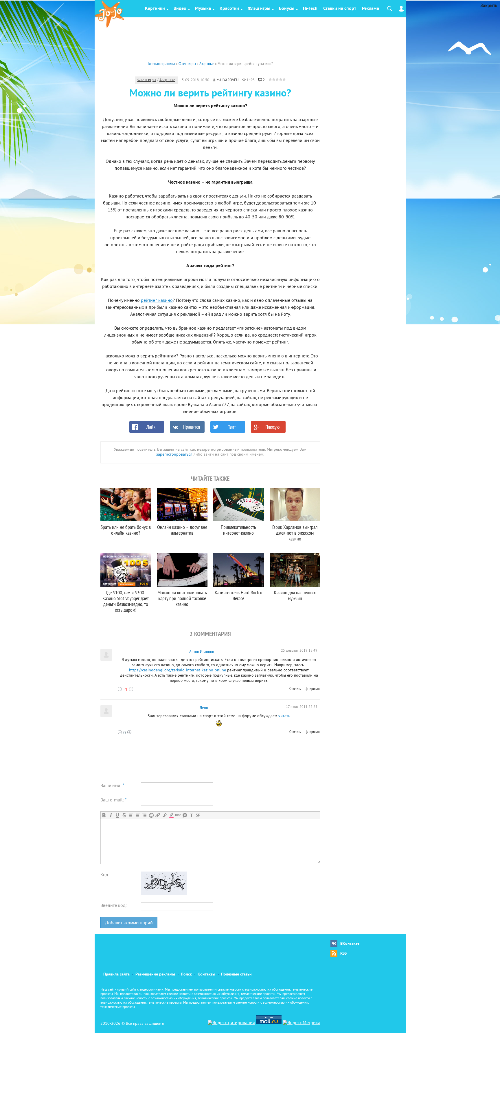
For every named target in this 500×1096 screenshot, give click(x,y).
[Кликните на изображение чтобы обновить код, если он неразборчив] (164, 893)
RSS (343, 953)
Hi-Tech (310, 9)
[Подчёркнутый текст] (117, 815)
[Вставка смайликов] (151, 815)
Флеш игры (146, 80)
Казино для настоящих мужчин (295, 595)
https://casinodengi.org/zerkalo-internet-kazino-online (177, 670)
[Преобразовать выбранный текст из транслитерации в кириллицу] (191, 815)
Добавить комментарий (129, 923)
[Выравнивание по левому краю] (131, 815)
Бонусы (286, 9)
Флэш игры (259, 9)
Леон (204, 707)
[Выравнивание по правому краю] (144, 815)
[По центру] (137, 815)
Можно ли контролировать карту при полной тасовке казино (182, 598)
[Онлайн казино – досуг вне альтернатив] (182, 504)
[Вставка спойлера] (198, 815)
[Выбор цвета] (171, 815)
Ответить (295, 688)
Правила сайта (116, 974)
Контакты (206, 974)
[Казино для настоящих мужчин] (295, 570)
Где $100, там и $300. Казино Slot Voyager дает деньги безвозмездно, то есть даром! (125, 601)
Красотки (229, 9)
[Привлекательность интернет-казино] (238, 504)
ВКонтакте (349, 943)
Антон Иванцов (201, 651)
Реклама (370, 9)
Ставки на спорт (339, 9)
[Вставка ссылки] (158, 815)
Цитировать (312, 688)
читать (284, 716)
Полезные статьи (236, 974)
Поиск (186, 974)
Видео (180, 9)
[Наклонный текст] (110, 815)
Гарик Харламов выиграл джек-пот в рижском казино (294, 533)
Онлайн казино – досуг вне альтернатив (182, 530)
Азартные (167, 80)
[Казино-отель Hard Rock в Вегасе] (238, 570)
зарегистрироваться (174, 454)
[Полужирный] (104, 815)
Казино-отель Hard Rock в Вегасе (238, 595)
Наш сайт (107, 990)
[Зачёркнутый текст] (124, 815)
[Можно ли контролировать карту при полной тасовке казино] (182, 570)
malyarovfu (227, 80)
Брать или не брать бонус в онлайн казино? (125, 530)
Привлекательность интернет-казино (238, 530)
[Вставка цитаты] (184, 815)
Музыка (203, 9)
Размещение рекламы (155, 974)
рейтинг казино (157, 301)
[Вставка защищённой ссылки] (164, 815)
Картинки (155, 9)
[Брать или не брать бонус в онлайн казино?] (125, 504)
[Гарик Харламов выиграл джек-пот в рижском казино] (295, 504)
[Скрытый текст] (178, 815)
